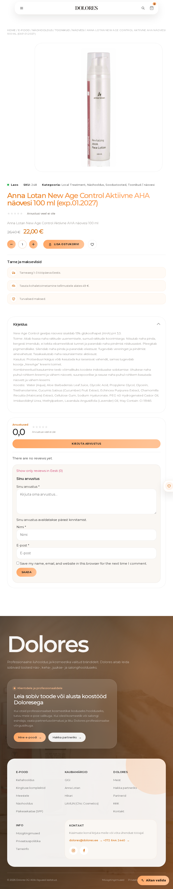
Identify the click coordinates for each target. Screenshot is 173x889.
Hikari (69, 795)
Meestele (22, 795)
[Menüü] (21, 8)
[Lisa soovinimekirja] (92, 244)
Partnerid (119, 795)
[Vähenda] (11, 244)
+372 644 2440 (116, 840)
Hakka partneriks (67, 737)
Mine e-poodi (30, 737)
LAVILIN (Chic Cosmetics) (82, 803)
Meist (117, 780)
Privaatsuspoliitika (28, 841)
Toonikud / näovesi (69, 30)
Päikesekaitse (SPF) (29, 811)
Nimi (21, 526)
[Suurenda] (33, 244)
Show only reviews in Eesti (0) (39, 471)
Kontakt (118, 811)
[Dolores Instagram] (73, 850)
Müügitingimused (28, 833)
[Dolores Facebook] (84, 850)
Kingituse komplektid (30, 787)
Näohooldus (42, 30)
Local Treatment (73, 184)
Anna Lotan (72, 787)
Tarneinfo (22, 849)
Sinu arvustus (28, 486)
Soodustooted (115, 184)
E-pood (24, 30)
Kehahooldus (25, 780)
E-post (22, 545)
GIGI (67, 780)
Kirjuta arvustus (86, 443)
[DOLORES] (86, 8)
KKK (116, 803)
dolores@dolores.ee (86, 840)
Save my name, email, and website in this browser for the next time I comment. (83, 563)
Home (11, 30)
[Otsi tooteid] (143, 8)
